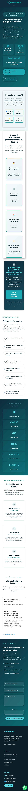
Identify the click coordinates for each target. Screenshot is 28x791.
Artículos (21, 604)
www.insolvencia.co (11, 781)
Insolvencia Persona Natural (10, 754)
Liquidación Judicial (8, 762)
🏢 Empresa (18, 112)
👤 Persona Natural (9, 112)
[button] (24, 787)
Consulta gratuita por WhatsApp (11, 72)
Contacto (6, 765)
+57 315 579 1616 (10, 775)
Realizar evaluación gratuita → (14, 294)
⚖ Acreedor (19, 119)
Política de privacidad (9, 744)
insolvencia (8, 604)
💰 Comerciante (9, 119)
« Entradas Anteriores (9, 634)
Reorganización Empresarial (10, 757)
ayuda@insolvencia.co (11, 778)
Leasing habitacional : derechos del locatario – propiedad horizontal (11, 613)
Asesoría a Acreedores (9, 759)
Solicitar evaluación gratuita (15, 718)
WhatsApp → (9, 785)
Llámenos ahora (10, 79)
